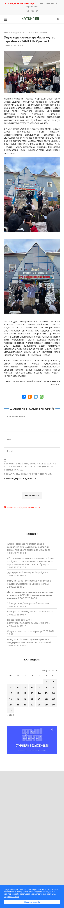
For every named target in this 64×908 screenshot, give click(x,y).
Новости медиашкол (14, 32)
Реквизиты (51, 3)
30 (53, 704)
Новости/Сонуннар (38, 32)
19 (24, 698)
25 (17, 704)
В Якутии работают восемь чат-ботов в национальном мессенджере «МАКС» (29, 582)
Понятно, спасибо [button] (32, 902)
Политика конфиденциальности (22, 507)
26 (24, 704)
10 (10, 693)
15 (46, 693)
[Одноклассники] (30, 397)
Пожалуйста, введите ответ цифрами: (28, 474)
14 (39, 693)
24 (10, 704)
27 (32, 704)
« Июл (10, 714)
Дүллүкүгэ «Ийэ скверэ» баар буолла (27, 572)
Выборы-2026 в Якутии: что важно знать (30, 611)
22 (46, 698)
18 (17, 698)
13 (32, 693)
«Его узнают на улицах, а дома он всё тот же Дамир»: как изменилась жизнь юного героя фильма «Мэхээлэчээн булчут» (30, 561)
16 (53, 693)
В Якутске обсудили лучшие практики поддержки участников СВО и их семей (29, 641)
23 (53, 698)
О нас (40, 3)
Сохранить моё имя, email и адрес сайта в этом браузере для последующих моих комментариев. (30, 466)
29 (46, 704)
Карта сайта (32, 6)
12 (24, 693)
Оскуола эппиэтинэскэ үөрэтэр (24, 631)
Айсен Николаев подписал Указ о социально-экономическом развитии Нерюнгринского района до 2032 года (28, 546)
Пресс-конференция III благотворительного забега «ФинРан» (29, 621)
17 (10, 698)
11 (17, 693)
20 (32, 698)
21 (39, 698)
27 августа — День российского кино (28, 603)
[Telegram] (36, 397)
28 (39, 704)
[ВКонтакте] (24, 397)
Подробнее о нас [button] (11, 897)
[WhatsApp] (41, 397)
